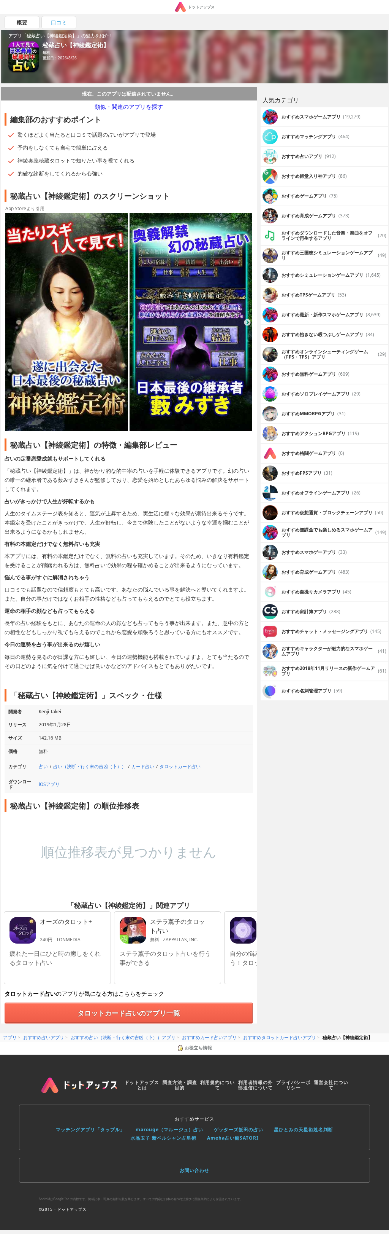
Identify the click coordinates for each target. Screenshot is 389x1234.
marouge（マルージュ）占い (169, 1129)
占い (43, 766)
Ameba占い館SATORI (233, 1138)
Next (247, 323)
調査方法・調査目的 (180, 1085)
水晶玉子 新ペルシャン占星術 (163, 1138)
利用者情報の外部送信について (255, 1085)
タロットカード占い (180, 766)
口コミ (59, 22)
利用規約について (217, 1085)
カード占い (142, 766)
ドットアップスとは (142, 1085)
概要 (22, 22)
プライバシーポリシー (293, 1085)
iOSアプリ (49, 784)
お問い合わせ (194, 1170)
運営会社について (331, 1085)
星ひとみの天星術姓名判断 (303, 1129)
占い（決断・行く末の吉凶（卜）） (89, 766)
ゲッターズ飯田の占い (238, 1129)
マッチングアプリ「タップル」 (90, 1129)
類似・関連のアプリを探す (129, 106)
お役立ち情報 (198, 1047)
